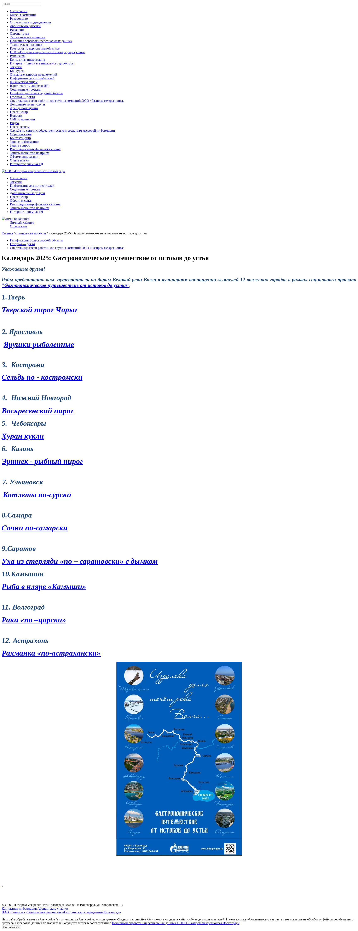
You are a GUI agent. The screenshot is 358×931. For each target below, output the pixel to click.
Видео (14, 123)
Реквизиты (17, 56)
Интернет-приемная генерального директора (42, 63)
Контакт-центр (20, 138)
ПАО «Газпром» (13, 912)
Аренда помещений (24, 108)
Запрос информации (24, 141)
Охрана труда (19, 33)
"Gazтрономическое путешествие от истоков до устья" (65, 285)
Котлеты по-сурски (37, 494)
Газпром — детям (22, 97)
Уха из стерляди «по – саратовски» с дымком (80, 561)
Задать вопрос (20, 145)
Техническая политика (26, 44)
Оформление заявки (24, 156)
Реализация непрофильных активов (35, 149)
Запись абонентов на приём (29, 153)
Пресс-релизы (20, 126)
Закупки (16, 67)
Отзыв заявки (19, 160)
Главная (7, 233)
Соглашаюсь (11, 927)
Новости (16, 115)
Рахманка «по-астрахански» (51, 653)
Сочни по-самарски (35, 528)
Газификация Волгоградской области (36, 93)
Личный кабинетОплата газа (22, 224)
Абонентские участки (25, 26)
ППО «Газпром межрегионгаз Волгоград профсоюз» (47, 52)
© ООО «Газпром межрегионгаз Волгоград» (33, 905)
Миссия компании (23, 15)
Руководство (19, 18)
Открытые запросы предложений (33, 74)
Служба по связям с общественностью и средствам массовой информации (62, 130)
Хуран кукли (23, 436)
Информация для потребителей (32, 78)
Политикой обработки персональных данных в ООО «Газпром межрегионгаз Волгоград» (175, 923)
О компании (18, 11)
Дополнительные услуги (27, 104)
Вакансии (17, 30)
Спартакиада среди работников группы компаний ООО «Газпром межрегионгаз (67, 100)
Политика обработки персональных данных (41, 41)
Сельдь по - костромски (42, 377)
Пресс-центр (19, 112)
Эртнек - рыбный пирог (42, 461)
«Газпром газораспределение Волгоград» (91, 912)
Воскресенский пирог (38, 410)
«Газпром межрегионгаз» (44, 912)
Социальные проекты (25, 89)
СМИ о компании (22, 119)
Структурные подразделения (30, 22)
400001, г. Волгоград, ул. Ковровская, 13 (94, 905)
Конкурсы (17, 71)
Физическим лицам (23, 82)
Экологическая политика (27, 37)
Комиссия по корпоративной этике (34, 48)
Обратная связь (20, 134)
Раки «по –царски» (34, 620)
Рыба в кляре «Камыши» (44, 586)
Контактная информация (27, 59)
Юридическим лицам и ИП (29, 85)
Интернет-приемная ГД (26, 164)
